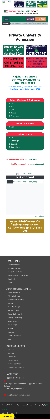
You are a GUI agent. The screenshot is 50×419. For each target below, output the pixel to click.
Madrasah (11, 332)
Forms (10, 283)
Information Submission (16, 367)
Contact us (12, 357)
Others (10, 339)
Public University (14, 292)
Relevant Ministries (14, 268)
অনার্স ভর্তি (30, 19)
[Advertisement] (25, 253)
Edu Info (10, 349)
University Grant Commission (18, 275)
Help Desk (40, 19)
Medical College (13, 310)
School (10, 328)
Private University (14, 296)
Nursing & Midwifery (15, 318)
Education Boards (14, 265)
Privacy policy (13, 360)
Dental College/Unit (15, 314)
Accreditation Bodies (15, 272)
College (10, 303)
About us (11, 353)
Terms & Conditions (15, 364)
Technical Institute (14, 336)
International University (16, 300)
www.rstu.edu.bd (37, 164)
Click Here (32, 159)
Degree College (13, 321)
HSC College (12, 325)
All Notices (39, 216)
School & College (14, 307)
